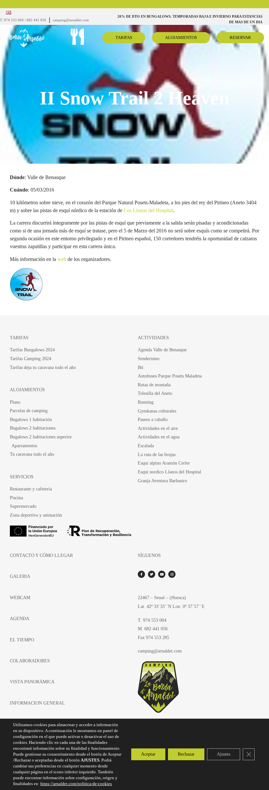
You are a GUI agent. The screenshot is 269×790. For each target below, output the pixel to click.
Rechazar (186, 754)
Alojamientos (27, 389)
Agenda (19, 618)
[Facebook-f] (141, 574)
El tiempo (22, 639)
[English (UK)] (8, 13)
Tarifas (19, 337)
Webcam (20, 597)
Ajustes (223, 754)
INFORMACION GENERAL (37, 703)
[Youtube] (161, 574)
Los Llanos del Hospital (148, 210)
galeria (20, 576)
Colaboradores (30, 660)
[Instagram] (172, 574)
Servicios (21, 476)
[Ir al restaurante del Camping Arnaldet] (77, 36)
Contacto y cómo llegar (41, 555)
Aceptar (148, 754)
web (62, 259)
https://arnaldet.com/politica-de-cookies (76, 783)
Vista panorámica (32, 681)
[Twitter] (151, 574)
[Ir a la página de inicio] (32, 37)
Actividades (153, 337)
